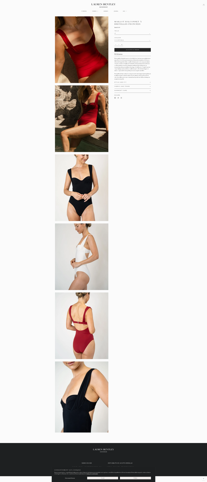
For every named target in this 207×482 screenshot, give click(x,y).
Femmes (94, 11)
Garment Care (120, 90)
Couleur (117, 37)
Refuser (135, 478)
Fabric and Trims (122, 86)
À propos (84, 11)
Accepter (103, 478)
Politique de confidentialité (92, 474)
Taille (116, 30)
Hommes (106, 11)
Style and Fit (120, 82)
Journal (116, 11)
